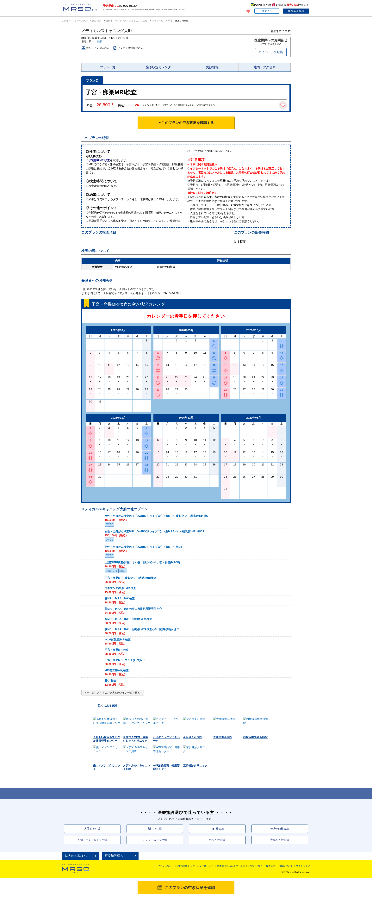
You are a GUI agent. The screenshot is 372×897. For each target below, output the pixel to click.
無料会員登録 (296, 11)
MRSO (75, 869)
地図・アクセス (264, 67)
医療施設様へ (114, 855)
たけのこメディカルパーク (166, 739)
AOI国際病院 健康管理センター (166, 767)
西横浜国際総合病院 (255, 737)
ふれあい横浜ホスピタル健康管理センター (106, 739)
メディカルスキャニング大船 (132, 20)
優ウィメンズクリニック (106, 767)
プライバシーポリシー (202, 865)
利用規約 (182, 865)
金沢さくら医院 (192, 737)
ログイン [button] (266, 11)
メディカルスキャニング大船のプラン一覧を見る (112, 692)
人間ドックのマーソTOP (75, 20)
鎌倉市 (109, 20)
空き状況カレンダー (160, 67)
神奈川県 (96, 20)
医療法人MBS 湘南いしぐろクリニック (135, 739)
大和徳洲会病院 (222, 737)
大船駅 (98, 41)
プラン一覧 (157, 20)
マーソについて (166, 865)
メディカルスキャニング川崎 (136, 767)
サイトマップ (303, 865)
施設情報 (212, 67)
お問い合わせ (255, 865)
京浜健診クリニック (195, 765)
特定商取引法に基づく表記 (231, 865)
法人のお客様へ (76, 855)
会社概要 (270, 865)
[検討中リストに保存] (283, 105)
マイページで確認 (270, 52)
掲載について (286, 865)
